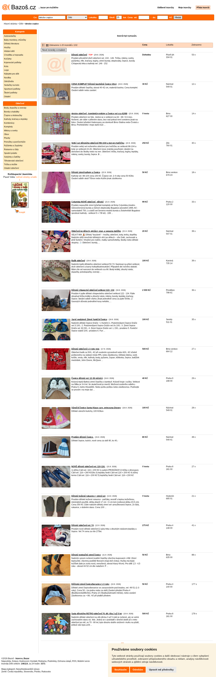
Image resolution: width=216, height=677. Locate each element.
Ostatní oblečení (11, 168)
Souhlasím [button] (120, 669)
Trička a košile (10, 164)
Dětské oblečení (79, 55)
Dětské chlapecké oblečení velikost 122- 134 (92, 290)
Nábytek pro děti (11, 74)
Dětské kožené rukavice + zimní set (88, 496)
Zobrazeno (196, 45)
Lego (6, 70)
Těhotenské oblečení (13, 161)
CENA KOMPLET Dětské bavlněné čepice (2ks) (94, 84)
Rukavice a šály (11, 149)
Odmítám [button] (138, 669)
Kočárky (7, 59)
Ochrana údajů (64, 661)
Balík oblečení (78, 260)
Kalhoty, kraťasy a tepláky (16, 119)
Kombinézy (9, 123)
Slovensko (28, 671)
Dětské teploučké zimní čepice (86, 555)
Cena (144, 45)
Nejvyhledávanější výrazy (27, 669)
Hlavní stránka (10, 24)
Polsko (37, 671)
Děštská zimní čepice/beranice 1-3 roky (90, 584)
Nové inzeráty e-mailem (53, 50)
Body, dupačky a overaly (15, 108)
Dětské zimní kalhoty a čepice (85, 172)
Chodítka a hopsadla (13, 55)
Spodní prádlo (10, 153)
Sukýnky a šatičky (12, 157)
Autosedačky (10, 36)
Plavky (7, 138)
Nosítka (7, 77)
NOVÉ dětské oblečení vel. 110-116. (88, 466)
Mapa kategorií (8, 669)
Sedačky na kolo (11, 85)
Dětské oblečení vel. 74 (82, 525)
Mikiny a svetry (11, 130)
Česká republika (15, 671)
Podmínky (52, 661)
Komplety (8, 127)
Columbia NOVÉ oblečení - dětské (87, 202)
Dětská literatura (11, 43)
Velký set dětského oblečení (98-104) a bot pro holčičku (97, 143)
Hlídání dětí (9, 51)
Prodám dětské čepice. (82, 437)
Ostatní (7, 96)
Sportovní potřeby (12, 89)
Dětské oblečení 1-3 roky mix (85, 349)
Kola (6, 66)
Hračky (7, 47)
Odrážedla (9, 81)
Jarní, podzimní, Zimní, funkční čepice (89, 319)
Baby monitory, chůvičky (15, 40)
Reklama (42, 661)
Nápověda (6, 661)
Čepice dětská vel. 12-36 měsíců (87, 378)
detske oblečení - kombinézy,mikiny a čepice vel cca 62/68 (99, 113)
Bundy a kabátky (11, 112)
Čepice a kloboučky (13, 115)
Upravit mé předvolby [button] (161, 669)
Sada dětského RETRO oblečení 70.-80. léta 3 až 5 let (96, 613)
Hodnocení (24, 661)
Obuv (6, 134)
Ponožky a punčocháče (14, 142)
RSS (74, 661)
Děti (21, 24)
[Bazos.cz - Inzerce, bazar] (19, 9)
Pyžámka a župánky (13, 145)
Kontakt (33, 661)
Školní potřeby (10, 92)
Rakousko (46, 671)
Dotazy (15, 661)
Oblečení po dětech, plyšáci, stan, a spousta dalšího (96, 231)
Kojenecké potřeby (12, 62)
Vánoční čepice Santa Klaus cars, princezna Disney (96, 408)
